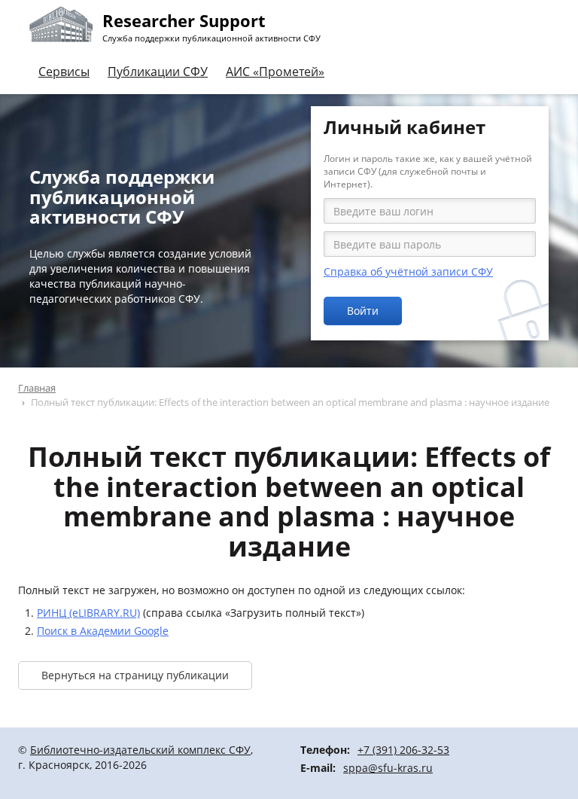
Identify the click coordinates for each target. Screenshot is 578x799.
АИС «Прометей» (275, 71)
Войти (363, 310)
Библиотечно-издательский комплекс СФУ (140, 750)
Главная (37, 388)
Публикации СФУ (158, 71)
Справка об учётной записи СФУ (408, 271)
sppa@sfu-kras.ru (388, 768)
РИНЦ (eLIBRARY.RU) (88, 612)
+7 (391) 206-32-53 (403, 750)
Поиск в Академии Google (103, 631)
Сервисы (64, 71)
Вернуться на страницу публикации (135, 675)
